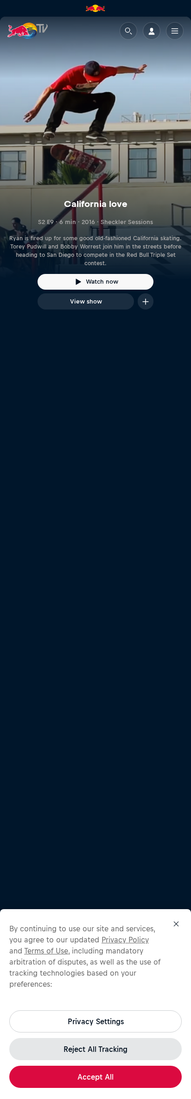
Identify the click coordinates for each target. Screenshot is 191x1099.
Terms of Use (46, 951)
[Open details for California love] (95, 171)
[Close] (176, 924)
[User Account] (151, 31)
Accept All (95, 1077)
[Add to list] (145, 301)
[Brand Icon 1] (95, 8)
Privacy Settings (96, 1021)
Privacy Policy (125, 939)
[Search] (128, 31)
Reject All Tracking (95, 1049)
